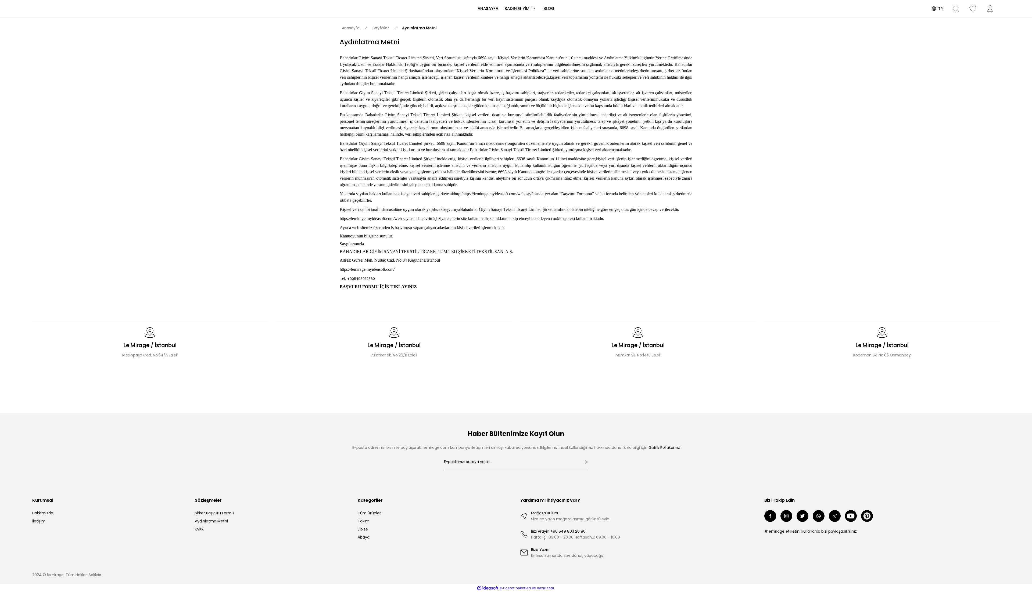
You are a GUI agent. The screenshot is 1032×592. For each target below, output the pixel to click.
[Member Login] (993, 8)
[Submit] (585, 462)
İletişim (38, 521)
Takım (363, 521)
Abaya (364, 537)
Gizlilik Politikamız (664, 447)
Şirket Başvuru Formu (214, 513)
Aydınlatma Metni (211, 521)
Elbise (363, 529)
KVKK (199, 529)
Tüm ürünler (369, 513)
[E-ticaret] (515, 588)
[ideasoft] (488, 588)
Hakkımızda (42, 513)
